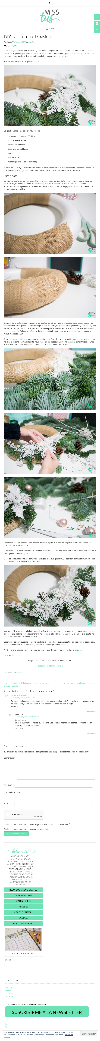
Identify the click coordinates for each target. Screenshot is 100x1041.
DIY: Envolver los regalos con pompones (79, 683)
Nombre (8, 785)
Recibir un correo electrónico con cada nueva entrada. (26, 829)
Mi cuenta (9, 996)
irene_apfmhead (18, 695)
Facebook (41, 666)
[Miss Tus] (50, 16)
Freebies (8, 990)
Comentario (9, 758)
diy (14, 672)
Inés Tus (31, 42)
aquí (80, 650)
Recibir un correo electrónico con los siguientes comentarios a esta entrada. (36, 824)
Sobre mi (8, 987)
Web (6, 803)
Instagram (51, 666)
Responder (91, 711)
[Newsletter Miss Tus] (47, 1017)
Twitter (60, 666)
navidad (19, 672)
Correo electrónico (12, 792)
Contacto (8, 993)
